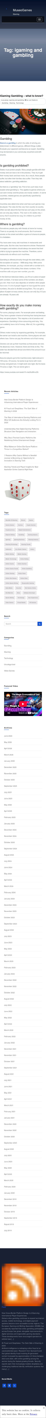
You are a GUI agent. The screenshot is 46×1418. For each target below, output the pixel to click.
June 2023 (8, 942)
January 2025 (9, 823)
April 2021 (8, 1099)
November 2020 (10, 1130)
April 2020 (8, 1174)
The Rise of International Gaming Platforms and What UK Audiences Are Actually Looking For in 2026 (22, 420)
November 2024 (10, 836)
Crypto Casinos (31, 525)
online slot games (11, 578)
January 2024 (9, 898)
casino (31, 520)
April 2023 (8, 955)
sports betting (10, 598)
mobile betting (10, 554)
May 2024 (8, 873)
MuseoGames (22, 10)
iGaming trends (25, 544)
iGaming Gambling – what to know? (21, 96)
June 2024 (8, 867)
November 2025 (10, 773)
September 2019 (10, 1218)
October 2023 (9, 917)
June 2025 (8, 798)
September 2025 (10, 786)
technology (21, 598)
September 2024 (10, 848)
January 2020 (9, 1193)
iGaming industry (33, 539)
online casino (10, 564)
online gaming (10, 573)
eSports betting (10, 535)
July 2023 (8, 936)
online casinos (22, 564)
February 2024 (10, 892)
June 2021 (8, 1086)
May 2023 (8, 949)
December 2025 (10, 767)
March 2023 (8, 961)
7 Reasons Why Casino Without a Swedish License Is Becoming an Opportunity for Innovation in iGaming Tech (20, 458)
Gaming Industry (33, 535)
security (18, 588)
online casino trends (12, 568)
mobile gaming (22, 554)
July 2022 (8, 1005)
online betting (24, 559)
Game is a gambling (7, 143)
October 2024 (9, 842)
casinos (20, 525)
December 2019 (10, 1199)
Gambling (5, 103)
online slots (23, 578)
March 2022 (8, 1030)
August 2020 (9, 1149)
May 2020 (8, 1168)
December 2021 (10, 1049)
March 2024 (8, 886)
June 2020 (8, 1161)
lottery (32, 549)
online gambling (27, 568)
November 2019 (10, 1205)
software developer (29, 593)
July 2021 (8, 1080)
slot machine (9, 593)
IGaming (12, 103)
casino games (10, 525)
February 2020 (10, 1186)
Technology (20, 103)
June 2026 (8, 736)
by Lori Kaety (31, 100)
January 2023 (9, 974)
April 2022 (8, 1024)
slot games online (30, 588)
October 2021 (9, 1061)
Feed (4, 1307)
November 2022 (10, 986)
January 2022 (9, 1042)
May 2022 (8, 1017)
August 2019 (9, 1224)
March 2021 (8, 1105)
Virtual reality (21, 602)
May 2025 (8, 805)
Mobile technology (11, 559)
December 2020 (10, 1124)
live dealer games (20, 549)
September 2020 (10, 1143)
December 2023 (10, 905)
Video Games (9, 670)
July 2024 (8, 861)
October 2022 (9, 992)
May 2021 (8, 1093)
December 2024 (10, 830)
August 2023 (9, 930)
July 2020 (8, 1155)
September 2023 (10, 923)
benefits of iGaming (11, 520)
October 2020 (9, 1136)
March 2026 (8, 754)
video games (9, 602)
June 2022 (8, 1011)
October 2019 (9, 1211)
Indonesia (8, 549)
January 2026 (9, 761)
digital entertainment (25, 530)
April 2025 (8, 811)
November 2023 (10, 911)
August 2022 (9, 999)
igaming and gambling (16, 100)
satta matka (9, 588)
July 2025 (8, 792)
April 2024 (8, 880)
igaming (8, 539)
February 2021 (10, 1111)
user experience (33, 598)
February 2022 (10, 1036)
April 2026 (8, 748)
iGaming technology (11, 544)
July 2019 (8, 1230)
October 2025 (9, 780)
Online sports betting (12, 583)
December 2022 (10, 980)
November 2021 (10, 1055)
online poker (22, 573)
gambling (21, 535)
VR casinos (32, 602)
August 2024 (9, 855)
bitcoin (23, 520)
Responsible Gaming (28, 583)
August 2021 (9, 1074)
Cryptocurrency (10, 530)
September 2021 (10, 1067)
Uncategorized (9, 664)
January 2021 (9, 1118)
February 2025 (10, 817)
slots (18, 593)
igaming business (19, 539)
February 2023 (10, 967)
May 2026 (8, 742)
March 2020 (8, 1180)
